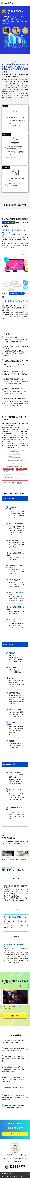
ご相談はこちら (15, 1016)
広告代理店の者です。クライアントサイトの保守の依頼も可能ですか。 (13, 1106)
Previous (22, 986)
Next (27, 986)
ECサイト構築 (8, 1155)
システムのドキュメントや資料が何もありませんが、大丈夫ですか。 (13, 1049)
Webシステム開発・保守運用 (12, 1158)
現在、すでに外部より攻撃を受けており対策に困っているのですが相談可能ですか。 (13, 1058)
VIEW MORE (23, 846)
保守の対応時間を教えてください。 (13, 1087)
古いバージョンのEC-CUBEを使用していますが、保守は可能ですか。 (13, 1040)
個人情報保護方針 (6, 1173)
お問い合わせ (18, 1161)
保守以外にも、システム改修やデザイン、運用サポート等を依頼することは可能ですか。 (13, 1097)
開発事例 (24, 1158)
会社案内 (10, 1161)
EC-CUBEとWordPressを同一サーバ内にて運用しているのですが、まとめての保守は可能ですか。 (13, 1068)
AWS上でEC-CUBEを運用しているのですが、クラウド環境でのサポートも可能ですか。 (13, 1078)
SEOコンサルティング (19, 1155)
